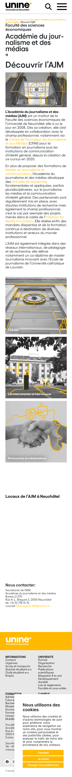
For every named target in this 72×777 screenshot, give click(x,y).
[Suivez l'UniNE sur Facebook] (7, 761)
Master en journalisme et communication (24, 172)
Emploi (9, 675)
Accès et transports (17, 666)
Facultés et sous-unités (52, 688)
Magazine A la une (50, 675)
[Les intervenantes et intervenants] (36, 367)
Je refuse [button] (43, 758)
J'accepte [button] (43, 752)
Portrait (42, 659)
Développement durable (48, 680)
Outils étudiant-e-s (17, 672)
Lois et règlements (49, 685)
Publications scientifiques (46, 671)
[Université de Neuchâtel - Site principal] (18, 640)
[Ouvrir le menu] (62, 6)
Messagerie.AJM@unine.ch (33, 605)
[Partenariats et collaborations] (36, 431)
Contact (10, 659)
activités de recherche (29, 182)
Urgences (11, 663)
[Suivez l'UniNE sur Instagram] (13, 761)
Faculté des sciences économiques (22, 19)
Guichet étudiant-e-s (18, 669)
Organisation (46, 663)
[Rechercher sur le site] (48, 6)
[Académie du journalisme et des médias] (18, 7)
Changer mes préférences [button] (43, 765)
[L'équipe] (36, 303)
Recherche (45, 666)
